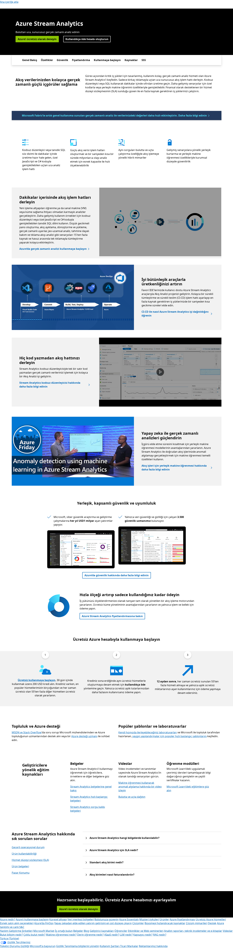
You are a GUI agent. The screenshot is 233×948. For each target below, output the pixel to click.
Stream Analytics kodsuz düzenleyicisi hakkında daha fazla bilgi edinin (49, 384)
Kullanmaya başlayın (107, 60)
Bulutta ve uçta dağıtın (131, 796)
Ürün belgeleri (20, 866)
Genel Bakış (29, 60)
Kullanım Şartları (110, 946)
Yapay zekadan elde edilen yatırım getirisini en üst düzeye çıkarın (93, 923)
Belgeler (78, 931)
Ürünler (164, 919)
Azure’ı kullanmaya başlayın (32, 919)
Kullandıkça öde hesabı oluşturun (86, 39)
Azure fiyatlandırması (182, 919)
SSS (144, 60)
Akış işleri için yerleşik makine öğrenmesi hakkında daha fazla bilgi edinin (174, 467)
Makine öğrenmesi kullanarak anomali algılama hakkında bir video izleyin (140, 786)
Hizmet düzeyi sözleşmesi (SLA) (30, 860)
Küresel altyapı (58, 919)
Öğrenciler (120, 931)
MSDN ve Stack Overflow (27, 732)
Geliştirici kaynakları (102, 931)
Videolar (228, 931)
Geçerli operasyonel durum (28, 847)
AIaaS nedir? (111, 934)
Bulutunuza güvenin (106, 919)
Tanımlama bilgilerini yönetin (82, 946)
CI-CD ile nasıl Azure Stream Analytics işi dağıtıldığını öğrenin (175, 313)
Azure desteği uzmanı (84, 736)
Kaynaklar (131, 60)
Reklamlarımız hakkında (153, 946)
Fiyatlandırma (81, 60)
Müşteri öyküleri (149, 919)
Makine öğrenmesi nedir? (61, 934)
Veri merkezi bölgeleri (81, 919)
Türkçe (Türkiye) (9, 938)
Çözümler (138, 923)
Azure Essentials (129, 919)
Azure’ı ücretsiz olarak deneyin (37, 39)
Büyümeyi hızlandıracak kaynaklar (165, 923)
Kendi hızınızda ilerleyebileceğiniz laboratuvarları (147, 732)
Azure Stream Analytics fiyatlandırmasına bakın (112, 616)
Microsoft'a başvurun (42, 946)
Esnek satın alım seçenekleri (17, 923)
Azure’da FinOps (44, 923)
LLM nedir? (126, 934)
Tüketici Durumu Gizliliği (14, 946)
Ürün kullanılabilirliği (24, 853)
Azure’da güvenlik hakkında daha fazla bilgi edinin (116, 575)
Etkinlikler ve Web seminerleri (145, 931)
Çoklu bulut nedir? (34, 934)
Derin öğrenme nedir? (90, 934)
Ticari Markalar (129, 946)
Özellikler (47, 60)
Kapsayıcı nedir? (142, 934)
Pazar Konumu (20, 872)
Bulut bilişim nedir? (11, 934)
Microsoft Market (43, 931)
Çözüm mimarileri (196, 923)
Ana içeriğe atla (9, 2)
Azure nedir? (7, 919)
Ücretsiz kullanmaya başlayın (36, 680)
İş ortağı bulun (64, 931)
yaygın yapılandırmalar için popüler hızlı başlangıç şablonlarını (169, 736)
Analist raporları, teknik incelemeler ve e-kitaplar (193, 931)
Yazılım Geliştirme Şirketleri (16, 931)
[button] (160, 222)
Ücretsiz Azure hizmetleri (211, 919)
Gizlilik (60, 946)
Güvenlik (62, 60)
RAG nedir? (159, 934)
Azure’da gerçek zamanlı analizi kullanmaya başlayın (53, 249)
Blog (86, 931)
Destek (212, 923)
